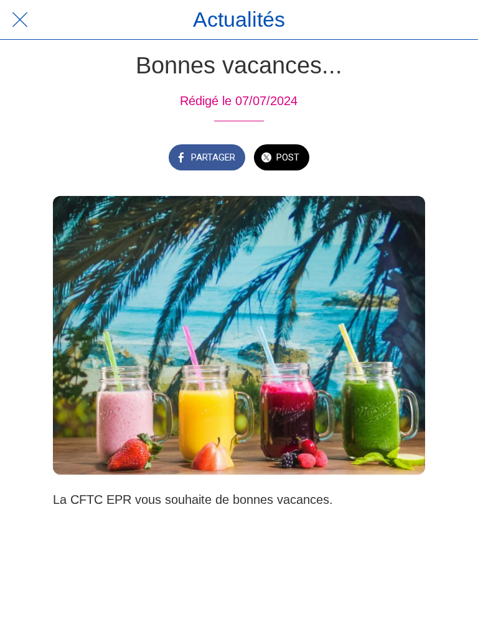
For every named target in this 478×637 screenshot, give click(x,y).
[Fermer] (19, 19)
